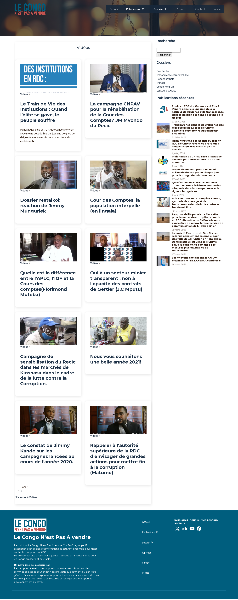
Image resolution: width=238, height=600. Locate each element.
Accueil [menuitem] (114, 9)
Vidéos (24, 94)
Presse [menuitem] (217, 9)
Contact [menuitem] (200, 9)
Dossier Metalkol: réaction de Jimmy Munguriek (42, 205)
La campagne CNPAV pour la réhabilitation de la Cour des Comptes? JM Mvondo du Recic (116, 114)
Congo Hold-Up (165, 86)
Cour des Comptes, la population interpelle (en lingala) (115, 205)
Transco (161, 82)
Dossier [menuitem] (156, 10)
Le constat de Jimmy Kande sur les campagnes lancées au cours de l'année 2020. (47, 453)
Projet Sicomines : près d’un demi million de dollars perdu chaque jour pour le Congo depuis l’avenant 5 (195, 172)
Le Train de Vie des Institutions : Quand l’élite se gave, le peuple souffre (43, 112)
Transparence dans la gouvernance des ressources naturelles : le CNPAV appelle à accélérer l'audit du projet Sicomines (198, 129)
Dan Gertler (163, 71)
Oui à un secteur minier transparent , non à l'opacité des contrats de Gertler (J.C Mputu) (118, 281)
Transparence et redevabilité (173, 75)
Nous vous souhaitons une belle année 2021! (116, 359)
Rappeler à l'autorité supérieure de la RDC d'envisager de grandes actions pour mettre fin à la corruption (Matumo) (118, 459)
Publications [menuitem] (131, 10)
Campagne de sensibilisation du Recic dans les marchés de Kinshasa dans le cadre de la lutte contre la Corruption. (48, 370)
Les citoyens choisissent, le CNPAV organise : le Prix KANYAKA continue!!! (196, 259)
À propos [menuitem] (181, 9)
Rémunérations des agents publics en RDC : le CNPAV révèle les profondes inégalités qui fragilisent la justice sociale (196, 145)
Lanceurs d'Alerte (166, 90)
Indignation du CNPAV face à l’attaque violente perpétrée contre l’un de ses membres (197, 159)
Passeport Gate (165, 79)
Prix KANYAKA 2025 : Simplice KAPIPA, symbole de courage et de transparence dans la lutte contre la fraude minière (196, 203)
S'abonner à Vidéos (26, 497)
